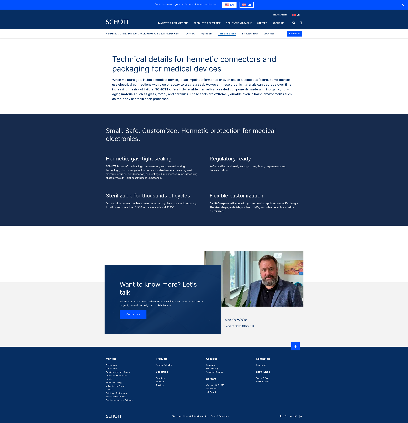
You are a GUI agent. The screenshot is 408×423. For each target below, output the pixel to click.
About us (278, 23)
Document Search (214, 372)
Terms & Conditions (220, 416)
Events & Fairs (262, 378)
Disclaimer (177, 416)
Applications (206, 34)
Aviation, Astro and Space (118, 372)
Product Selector (164, 365)
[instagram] (285, 416)
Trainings (160, 385)
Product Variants (250, 34)
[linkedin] (290, 416)
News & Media (280, 15)
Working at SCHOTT (215, 385)
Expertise (160, 378)
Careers (262, 23)
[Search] (294, 23)
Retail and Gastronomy (116, 393)
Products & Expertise (207, 23)
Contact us (294, 33)
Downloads (269, 34)
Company (210, 365)
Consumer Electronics (116, 375)
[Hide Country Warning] (403, 5)
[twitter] (295, 416)
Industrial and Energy (116, 386)
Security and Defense (116, 396)
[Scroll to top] (295, 346)
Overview (190, 34)
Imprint (187, 416)
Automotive (111, 368)
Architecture (111, 365)
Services (160, 381)
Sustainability (212, 368)
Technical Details (227, 34)
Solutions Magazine (239, 23)
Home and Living (114, 382)
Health (109, 379)
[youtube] (300, 416)
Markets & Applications (173, 23)
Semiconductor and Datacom (119, 400)
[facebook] (280, 416)
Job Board (211, 392)
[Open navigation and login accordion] (300, 23)
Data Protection (200, 416)
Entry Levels (212, 388)
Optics (109, 389)
